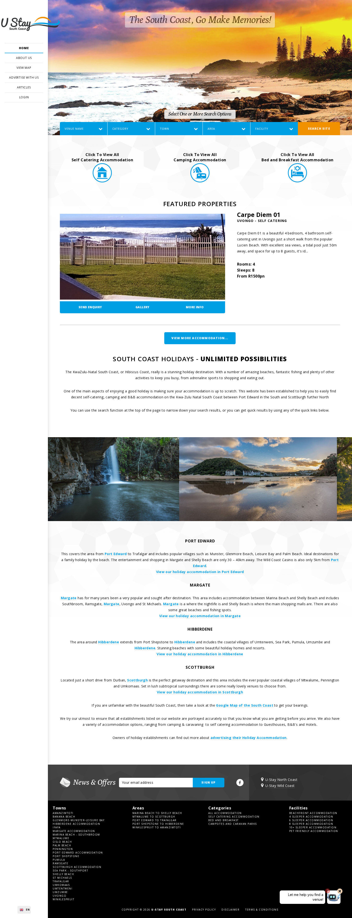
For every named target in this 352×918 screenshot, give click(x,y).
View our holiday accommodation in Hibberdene (200, 654)
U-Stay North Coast (281, 779)
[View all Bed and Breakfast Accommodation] (297, 181)
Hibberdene (108, 642)
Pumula (59, 859)
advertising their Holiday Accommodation (248, 737)
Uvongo (59, 895)
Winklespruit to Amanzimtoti (156, 827)
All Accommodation (225, 813)
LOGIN (24, 97)
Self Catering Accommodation (234, 816)
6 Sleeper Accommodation (311, 820)
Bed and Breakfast (223, 820)
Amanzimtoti (63, 813)
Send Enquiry (90, 307)
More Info (195, 307)
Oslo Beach (62, 841)
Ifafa (57, 827)
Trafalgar (61, 881)
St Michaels (62, 877)
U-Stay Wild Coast (280, 785)
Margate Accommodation (74, 831)
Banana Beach (64, 816)
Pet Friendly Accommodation (313, 831)
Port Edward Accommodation (78, 852)
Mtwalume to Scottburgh (153, 816)
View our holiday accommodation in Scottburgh (200, 692)
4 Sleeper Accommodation (311, 816)
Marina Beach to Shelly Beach (157, 813)
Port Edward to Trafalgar (154, 820)
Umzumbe (60, 892)
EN (28, 909)
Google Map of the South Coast (244, 705)
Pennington (63, 849)
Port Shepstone (66, 856)
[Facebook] (240, 782)
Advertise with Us (24, 78)
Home (24, 48)
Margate (69, 598)
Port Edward (116, 554)
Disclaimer (230, 909)
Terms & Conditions (261, 909)
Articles (24, 87)
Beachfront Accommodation (313, 813)
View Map (24, 68)
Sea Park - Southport (70, 870)
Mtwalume (61, 838)
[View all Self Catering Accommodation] (102, 181)
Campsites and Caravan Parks (232, 823)
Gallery (142, 307)
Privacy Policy (204, 909)
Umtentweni (62, 888)
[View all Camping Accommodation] (200, 181)
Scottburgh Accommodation (77, 867)
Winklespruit (63, 899)
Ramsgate (60, 863)
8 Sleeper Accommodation (311, 823)
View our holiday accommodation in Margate (200, 616)
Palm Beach (62, 845)
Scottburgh (137, 680)
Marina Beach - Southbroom (76, 834)
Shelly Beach (63, 874)
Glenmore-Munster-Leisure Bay (78, 820)
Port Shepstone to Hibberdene (158, 823)
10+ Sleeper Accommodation (313, 827)
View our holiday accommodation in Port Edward (200, 571)
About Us (24, 58)
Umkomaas (61, 885)
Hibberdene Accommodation (76, 823)
